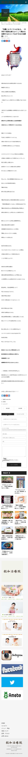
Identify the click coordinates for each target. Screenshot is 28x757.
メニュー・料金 (5, 728)
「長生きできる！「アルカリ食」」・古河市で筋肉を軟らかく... (20, 522)
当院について (4, 731)
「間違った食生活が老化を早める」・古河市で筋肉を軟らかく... (6, 537)
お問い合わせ (4, 736)
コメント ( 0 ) (7, 414)
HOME (3, 723)
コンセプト (4, 725)
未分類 (8, 38)
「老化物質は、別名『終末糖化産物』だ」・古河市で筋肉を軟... (6, 522)
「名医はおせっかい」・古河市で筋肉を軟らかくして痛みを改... (20, 537)
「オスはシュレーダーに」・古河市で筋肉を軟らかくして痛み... (6, 486)
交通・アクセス (5, 733)
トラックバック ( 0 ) (20, 414)
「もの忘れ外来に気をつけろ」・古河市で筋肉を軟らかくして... (6, 506)
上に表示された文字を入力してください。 (11, 459)
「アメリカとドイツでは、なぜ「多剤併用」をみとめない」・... (20, 491)
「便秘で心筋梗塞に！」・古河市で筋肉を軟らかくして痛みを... (20, 506)
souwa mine (8, 399)
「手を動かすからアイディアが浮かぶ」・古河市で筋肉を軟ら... (6, 553)
